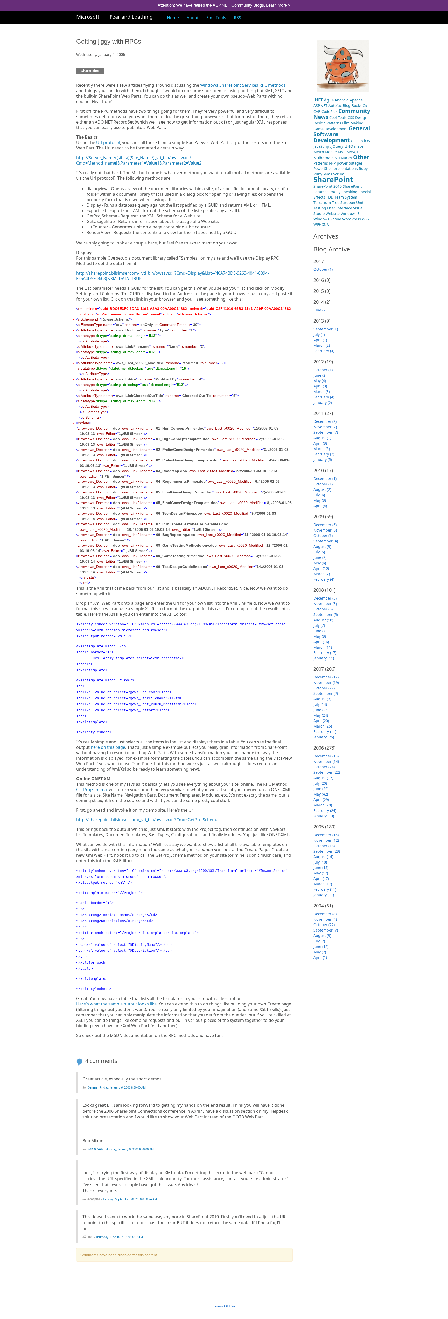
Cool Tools (338, 117)
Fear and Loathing (131, 16)
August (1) (322, 437)
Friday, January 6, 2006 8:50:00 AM (123, 1087)
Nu (337, 157)
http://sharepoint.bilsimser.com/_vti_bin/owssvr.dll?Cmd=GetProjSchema (147, 819)
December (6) (325, 524)
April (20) (321, 720)
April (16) (321, 641)
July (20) (320, 783)
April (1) (320, 339)
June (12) (320, 946)
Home (173, 18)
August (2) (322, 489)
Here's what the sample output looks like (116, 1004)
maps (359, 146)
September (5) (325, 614)
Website (333, 213)
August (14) (323, 856)
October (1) (323, 269)
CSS (351, 117)
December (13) (326, 755)
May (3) (319, 500)
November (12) (326, 840)
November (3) (325, 603)
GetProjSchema (91, 789)
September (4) (325, 541)
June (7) (319, 630)
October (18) (324, 845)
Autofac (335, 105)
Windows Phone (327, 218)
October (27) (324, 687)
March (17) (322, 883)
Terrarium (322, 202)
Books (357, 105)
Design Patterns (327, 122)
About (193, 18)
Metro (318, 151)
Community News (341, 113)
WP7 (365, 218)
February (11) (324, 731)
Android (342, 100)
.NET (318, 100)
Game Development (330, 128)
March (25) (322, 726)
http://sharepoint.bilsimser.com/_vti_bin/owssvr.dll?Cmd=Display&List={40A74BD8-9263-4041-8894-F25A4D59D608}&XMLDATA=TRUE (172, 275)
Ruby (363, 168)
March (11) (322, 647)
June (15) (320, 867)
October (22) (324, 924)
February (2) (323, 454)
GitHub (357, 140)
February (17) (324, 652)
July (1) (319, 334)
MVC (342, 151)
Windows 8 (350, 213)
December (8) (325, 913)
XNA (325, 224)
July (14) (320, 704)
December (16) (326, 834)
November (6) (325, 530)
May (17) (320, 873)
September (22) (326, 772)
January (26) (323, 737)
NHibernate (323, 157)
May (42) (320, 794)
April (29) (321, 799)
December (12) (326, 677)
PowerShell (323, 168)
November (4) (325, 919)
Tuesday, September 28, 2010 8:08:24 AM (130, 1199)
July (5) (319, 551)
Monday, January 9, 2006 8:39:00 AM (129, 1149)
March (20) (322, 805)
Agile (329, 100)
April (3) (320, 386)
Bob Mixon (95, 1149)
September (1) (325, 329)
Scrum (338, 174)
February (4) (323, 350)
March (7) (321, 573)
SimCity (333, 191)
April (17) (321, 878)
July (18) (320, 862)
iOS (367, 140)
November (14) (326, 761)
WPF (317, 224)
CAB (316, 111)
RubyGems (322, 174)
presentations (346, 168)
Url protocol (108, 142)
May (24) (320, 715)
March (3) (321, 391)
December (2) (325, 421)
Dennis (92, 1087)
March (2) (321, 345)
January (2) (322, 402)
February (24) (324, 810)
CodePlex (329, 111)
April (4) (320, 505)
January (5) (322, 459)
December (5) (325, 598)
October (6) (323, 535)
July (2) (319, 941)
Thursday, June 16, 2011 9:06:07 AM (119, 1237)
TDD (329, 197)
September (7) (325, 432)
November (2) (325, 426)
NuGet (346, 157)
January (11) (323, 658)
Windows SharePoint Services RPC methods (243, 85)
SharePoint (90, 71)
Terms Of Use (224, 1306)
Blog (347, 105)
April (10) (321, 568)
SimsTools (216, 18)
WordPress (351, 218)
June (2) (319, 310)
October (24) (324, 766)
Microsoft (87, 16)
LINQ (348, 146)
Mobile (331, 151)
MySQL (353, 151)
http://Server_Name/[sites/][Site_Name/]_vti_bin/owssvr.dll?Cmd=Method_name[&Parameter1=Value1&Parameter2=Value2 (138, 160)
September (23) (326, 851)
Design (361, 117)
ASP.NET (320, 105)
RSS (237, 18)
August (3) (322, 546)
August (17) (323, 777)
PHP (332, 163)
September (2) (325, 693)
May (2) (319, 951)
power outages (350, 163)
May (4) (319, 380)
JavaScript (322, 146)
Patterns (320, 163)
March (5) (321, 448)
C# (365, 105)
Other (361, 157)
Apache (356, 100)
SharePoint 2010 (327, 186)
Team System (345, 197)
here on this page (108, 747)
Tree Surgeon (343, 202)
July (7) (319, 625)
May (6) (319, 562)
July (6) (319, 494)
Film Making (352, 122)
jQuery (337, 146)
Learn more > (278, 5)
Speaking (349, 191)
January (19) (323, 815)
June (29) (320, 788)
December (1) (325, 478)
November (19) (326, 682)
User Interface (339, 208)
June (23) (320, 709)
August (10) (323, 619)
